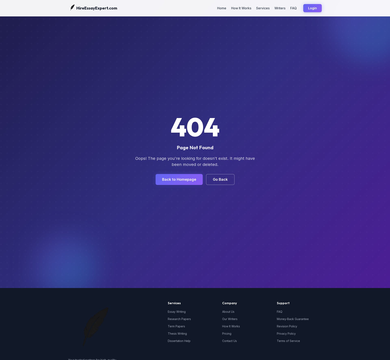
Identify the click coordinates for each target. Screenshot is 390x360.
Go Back (220, 179)
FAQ (293, 8)
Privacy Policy (286, 333)
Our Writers (229, 319)
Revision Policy (287, 326)
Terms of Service (288, 341)
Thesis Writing (177, 333)
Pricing (226, 333)
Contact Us (229, 341)
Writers (279, 8)
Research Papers (179, 319)
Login (312, 8)
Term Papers (176, 326)
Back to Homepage (179, 179)
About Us (228, 311)
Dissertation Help (179, 341)
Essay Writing (177, 311)
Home (221, 8)
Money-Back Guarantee (293, 319)
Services (263, 8)
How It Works (241, 8)
